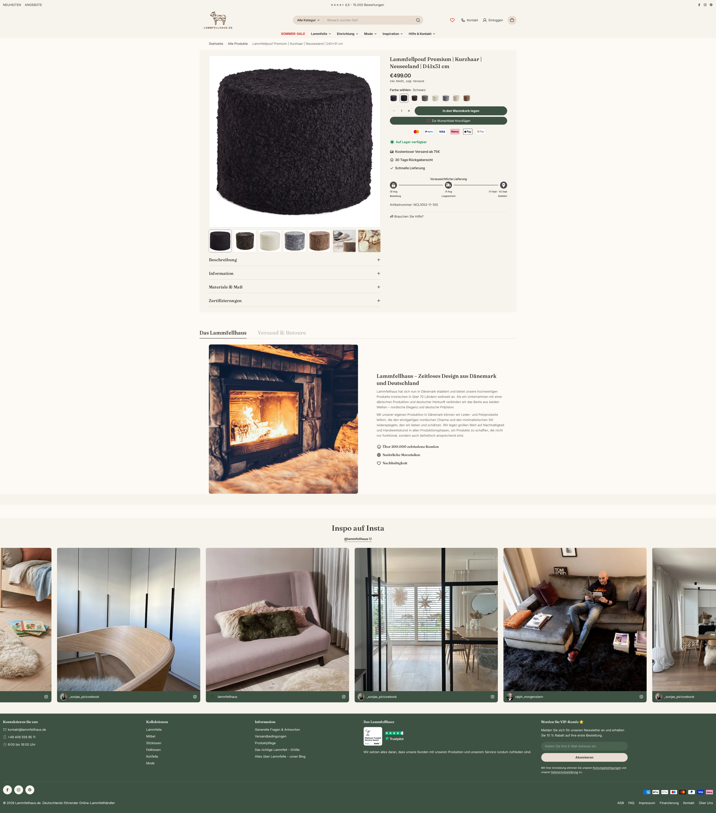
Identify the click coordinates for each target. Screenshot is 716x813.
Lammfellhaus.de (28, 803)
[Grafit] (425, 98)
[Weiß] (435, 98)
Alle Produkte (238, 44)
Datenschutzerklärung (564, 772)
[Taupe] (466, 98)
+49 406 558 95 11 (21, 737)
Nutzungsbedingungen (607, 767)
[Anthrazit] (393, 98)
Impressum (647, 803)
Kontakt (688, 803)
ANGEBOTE (33, 5)
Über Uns (706, 803)
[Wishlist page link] (452, 20)
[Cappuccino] (414, 98)
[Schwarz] (404, 98)
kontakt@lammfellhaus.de (27, 729)
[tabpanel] (358, 419)
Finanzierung (669, 803)
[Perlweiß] (456, 98)
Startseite (216, 44)
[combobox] (358, 20)
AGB (620, 803)
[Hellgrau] (446, 98)
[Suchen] (418, 20)
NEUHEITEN (12, 5)
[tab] (223, 333)
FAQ (631, 803)
